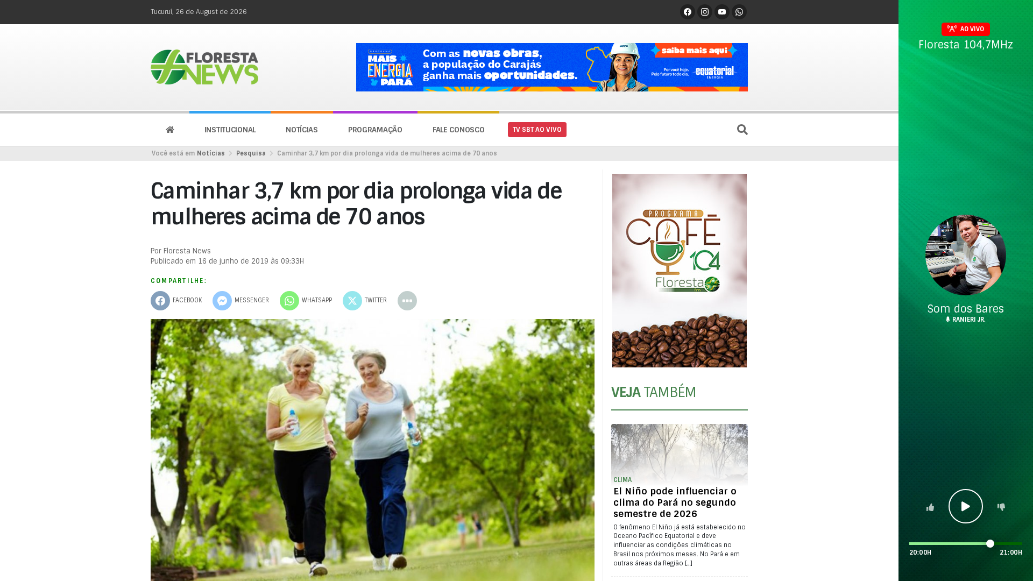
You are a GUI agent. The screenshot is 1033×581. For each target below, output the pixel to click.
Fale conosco (459, 129)
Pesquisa (251, 153)
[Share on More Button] (407, 300)
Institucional (230, 129)
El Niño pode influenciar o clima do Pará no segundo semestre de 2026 (675, 502)
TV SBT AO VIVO (537, 129)
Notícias (302, 129)
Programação (375, 129)
